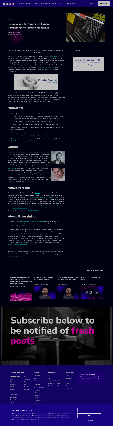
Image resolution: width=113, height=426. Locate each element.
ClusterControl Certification (55, 386)
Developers (51, 373)
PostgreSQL (13, 384)
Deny (89, 416)
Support (92, 3)
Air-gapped (37, 390)
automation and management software (32, 222)
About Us (68, 375)
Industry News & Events (79, 54)
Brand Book (69, 388)
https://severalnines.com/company (18, 245)
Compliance (69, 381)
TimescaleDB (13, 394)
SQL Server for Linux (15, 387)
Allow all (89, 410)
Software (30, 197)
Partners (68, 386)
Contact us (69, 378)
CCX (46, 3)
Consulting (42, 197)
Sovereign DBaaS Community (55, 381)
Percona (54, 56)
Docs (49, 375)
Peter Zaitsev (11, 169)
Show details (89, 420)
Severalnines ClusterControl (45, 67)
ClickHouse (13, 389)
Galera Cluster (14, 392)
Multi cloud (37, 398)
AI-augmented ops (39, 387)
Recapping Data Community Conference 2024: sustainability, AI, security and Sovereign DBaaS (21, 280)
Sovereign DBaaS (24, 3)
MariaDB (12, 382)
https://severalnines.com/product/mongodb (24, 141)
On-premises (37, 400)
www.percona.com (33, 210)
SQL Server (27, 389)
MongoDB (89, 54)
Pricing (62, 3)
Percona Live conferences (19, 208)
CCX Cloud (37, 403)
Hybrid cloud (37, 393)
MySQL (12, 379)
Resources (70, 3)
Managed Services (53, 197)
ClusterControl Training (54, 383)
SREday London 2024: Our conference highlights (43, 278)
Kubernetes (37, 395)
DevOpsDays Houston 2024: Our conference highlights (67, 278)
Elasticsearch (13, 397)
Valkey (12, 402)
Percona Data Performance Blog (50, 206)
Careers (68, 383)
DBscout (54, 3)
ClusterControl (37, 3)
